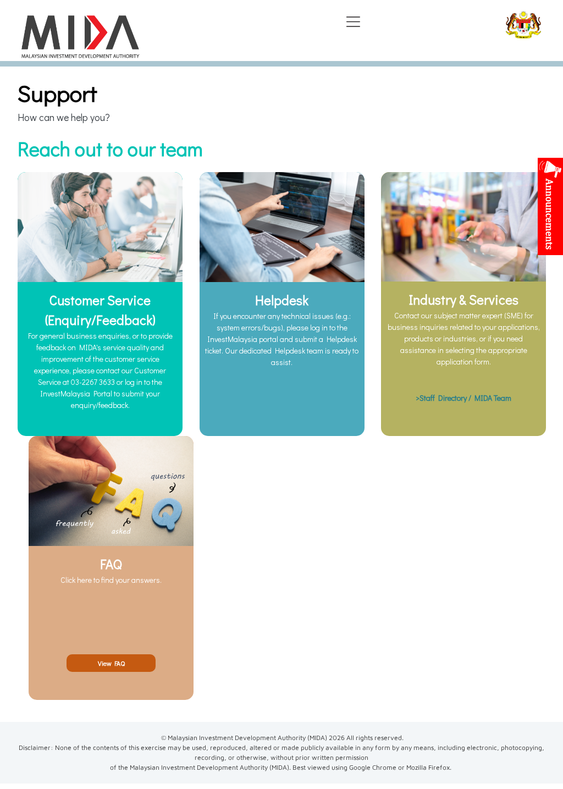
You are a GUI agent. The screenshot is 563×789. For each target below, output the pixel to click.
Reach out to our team (110, 148)
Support (57, 93)
